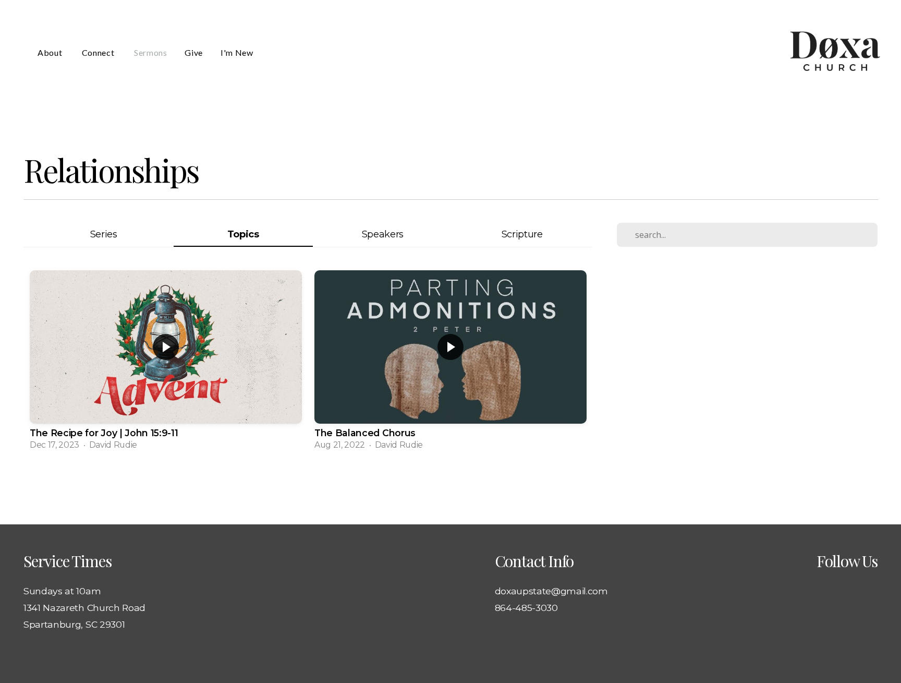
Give (194, 52)
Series (103, 234)
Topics (243, 234)
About (51, 52)
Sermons (150, 52)
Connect (99, 52)
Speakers (383, 234)
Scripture (522, 234)
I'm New (237, 52)
